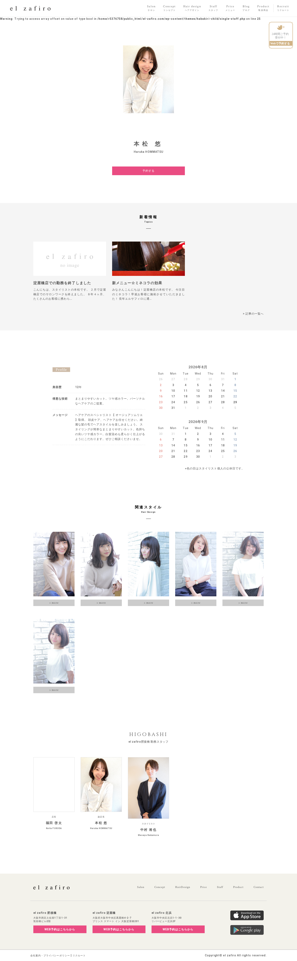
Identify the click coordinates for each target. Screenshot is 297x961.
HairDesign (182, 887)
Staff (220, 887)
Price (203, 887)
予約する (148, 170)
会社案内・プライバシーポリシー (50, 955)
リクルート (79, 955)
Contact (259, 887)
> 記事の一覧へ (253, 313)
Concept (159, 887)
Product (238, 887)
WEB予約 (59, 929)
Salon (140, 887)
